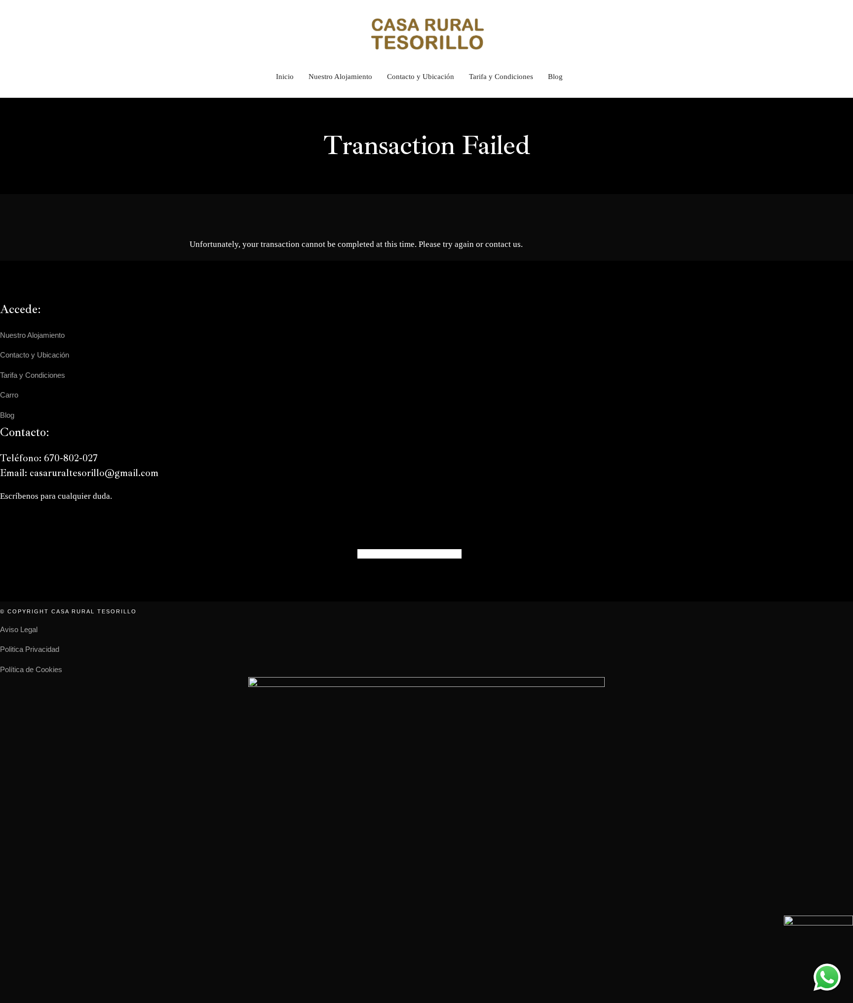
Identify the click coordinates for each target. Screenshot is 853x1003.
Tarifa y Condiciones (501, 76)
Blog (555, 76)
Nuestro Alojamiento (340, 76)
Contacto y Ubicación (420, 76)
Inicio (285, 76)
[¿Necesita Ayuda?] (827, 977)
